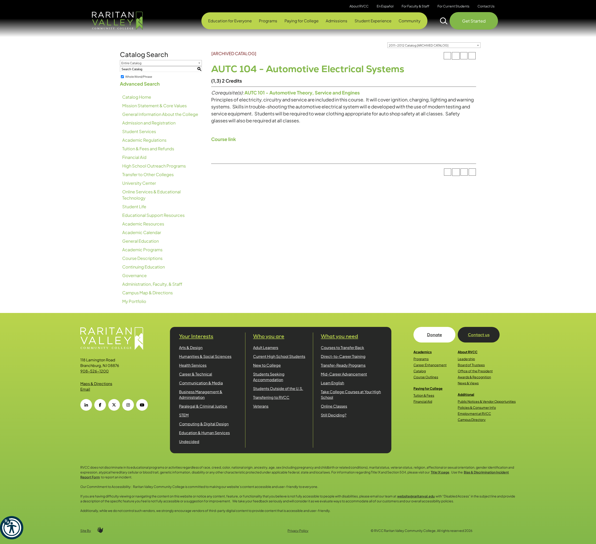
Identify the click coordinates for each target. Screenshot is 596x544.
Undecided (189, 441)
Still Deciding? (333, 415)
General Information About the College (160, 114)
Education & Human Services (204, 432)
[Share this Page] (455, 56)
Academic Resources (143, 223)
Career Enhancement (430, 364)
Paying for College (428, 388)
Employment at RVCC (474, 413)
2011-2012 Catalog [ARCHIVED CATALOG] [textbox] (418, 45)
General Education (140, 241)
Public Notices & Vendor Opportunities (487, 401)
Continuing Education (143, 266)
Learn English (332, 382)
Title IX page (440, 472)
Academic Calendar (141, 232)
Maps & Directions (96, 383)
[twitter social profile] (114, 405)
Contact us (479, 334)
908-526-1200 (94, 371)
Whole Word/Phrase (138, 76)
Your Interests (196, 336)
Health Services (193, 365)
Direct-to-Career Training (343, 356)
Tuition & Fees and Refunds (148, 148)
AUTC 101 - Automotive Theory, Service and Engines (302, 92)
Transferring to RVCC (271, 397)
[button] (11, 527)
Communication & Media (201, 382)
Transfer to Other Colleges (148, 174)
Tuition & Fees (423, 395)
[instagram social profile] (128, 405)
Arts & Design (191, 347)
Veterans (260, 406)
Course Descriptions (142, 258)
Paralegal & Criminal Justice (203, 406)
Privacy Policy (298, 530)
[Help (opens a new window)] (472, 55)
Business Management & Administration (200, 394)
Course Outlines (425, 377)
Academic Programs (142, 249)
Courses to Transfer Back (342, 347)
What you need (339, 336)
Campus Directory (472, 419)
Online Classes (334, 406)
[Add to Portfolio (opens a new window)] (447, 55)
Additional (466, 394)
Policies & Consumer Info (477, 407)
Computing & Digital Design (204, 423)
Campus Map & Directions (147, 292)
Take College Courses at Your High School (351, 394)
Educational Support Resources (153, 215)
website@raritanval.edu (416, 496)
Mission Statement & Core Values (154, 105)
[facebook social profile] (100, 405)
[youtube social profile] (142, 405)
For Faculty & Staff (415, 6)
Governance (134, 275)
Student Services (139, 131)
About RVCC (467, 352)
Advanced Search (140, 84)
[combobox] (434, 45)
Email (85, 389)
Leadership (466, 358)
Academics (422, 352)
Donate (434, 334)
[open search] (444, 20)
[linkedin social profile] (86, 405)
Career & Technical (195, 374)
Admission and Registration (149, 122)
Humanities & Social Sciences (205, 356)
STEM (184, 415)
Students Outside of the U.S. (278, 388)
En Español (385, 6)
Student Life (134, 206)
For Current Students (453, 6)
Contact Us (485, 6)
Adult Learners (265, 347)
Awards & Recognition (474, 377)
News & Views (468, 383)
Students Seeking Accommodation (268, 377)
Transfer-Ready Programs (343, 365)
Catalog (419, 371)
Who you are (268, 336)
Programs (421, 358)
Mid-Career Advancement (344, 374)
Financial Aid (134, 157)
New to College (267, 365)
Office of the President (475, 371)
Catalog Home (136, 97)
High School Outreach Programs (154, 165)
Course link (223, 139)
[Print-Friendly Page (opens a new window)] (463, 55)
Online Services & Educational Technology (151, 195)
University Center (139, 183)
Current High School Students (279, 356)
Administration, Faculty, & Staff (152, 284)
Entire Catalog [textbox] (131, 63)
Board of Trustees (471, 364)
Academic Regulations (144, 140)
